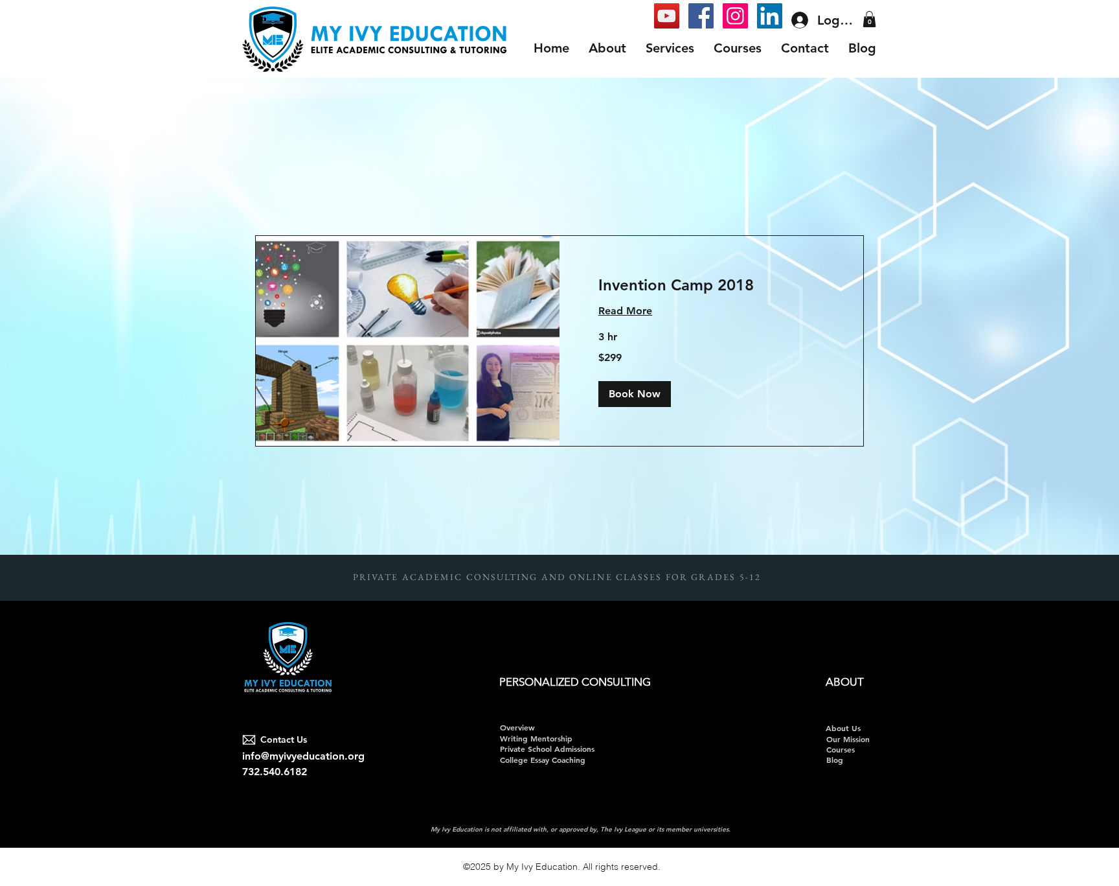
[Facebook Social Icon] (701, 16)
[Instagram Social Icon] (735, 16)
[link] (711, 285)
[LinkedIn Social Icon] (769, 16)
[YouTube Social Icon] (666, 16)
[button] (869, 19)
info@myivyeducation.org (303, 756)
